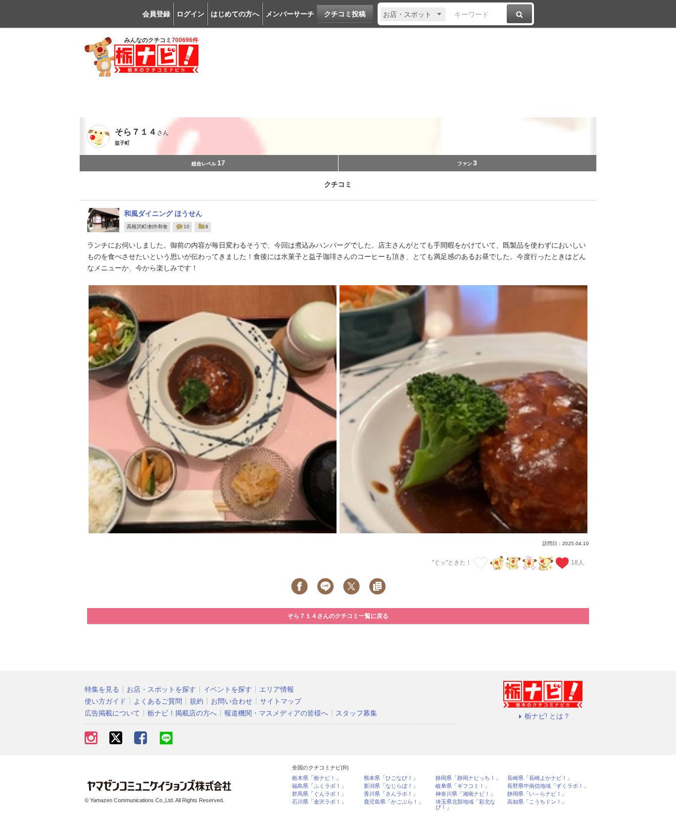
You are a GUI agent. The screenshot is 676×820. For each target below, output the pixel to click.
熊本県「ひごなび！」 (391, 778)
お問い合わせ (231, 701)
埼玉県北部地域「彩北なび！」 (465, 804)
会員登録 (156, 14)
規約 (196, 701)
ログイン (190, 14)
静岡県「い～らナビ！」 (537, 794)
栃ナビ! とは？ (547, 716)
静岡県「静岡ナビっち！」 (468, 778)
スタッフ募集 (356, 713)
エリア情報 (276, 689)
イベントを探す (227, 689)
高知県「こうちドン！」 (537, 802)
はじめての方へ (235, 14)
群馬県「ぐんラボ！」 (319, 794)
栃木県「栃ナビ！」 (316, 778)
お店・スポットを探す (161, 689)
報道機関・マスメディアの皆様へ (276, 713)
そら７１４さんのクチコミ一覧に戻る (338, 616)
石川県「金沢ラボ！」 (319, 802)
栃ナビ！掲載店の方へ (182, 713)
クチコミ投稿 (345, 14)
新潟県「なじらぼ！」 (391, 786)
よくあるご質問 (158, 701)
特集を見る (102, 689)
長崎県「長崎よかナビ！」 (540, 778)
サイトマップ (280, 701)
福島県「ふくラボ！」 (319, 786)
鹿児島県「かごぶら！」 (394, 802)
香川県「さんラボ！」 (391, 794)
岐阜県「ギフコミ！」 (462, 786)
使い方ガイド (105, 701)
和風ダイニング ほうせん (163, 213)
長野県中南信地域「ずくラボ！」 (548, 786)
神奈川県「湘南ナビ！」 (465, 794)
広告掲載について (112, 713)
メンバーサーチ (290, 14)
